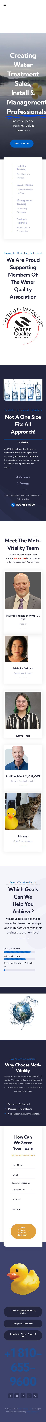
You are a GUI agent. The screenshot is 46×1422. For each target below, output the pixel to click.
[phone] (25, 777)
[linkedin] (23, 620)
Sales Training (25, 185)
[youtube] (16, 1389)
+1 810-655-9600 (23, 1360)
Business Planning (22, 221)
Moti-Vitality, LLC (25, 1402)
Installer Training (21, 167)
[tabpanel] (23, 453)
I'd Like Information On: (21, 1176)
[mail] (28, 620)
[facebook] (18, 620)
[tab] (23, 435)
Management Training (25, 202)
